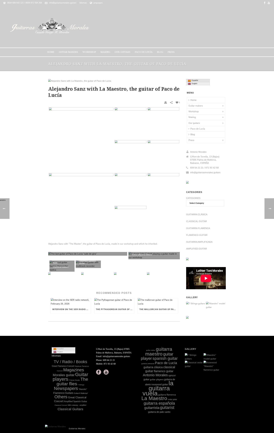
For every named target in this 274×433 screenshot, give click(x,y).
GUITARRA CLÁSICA (196, 214)
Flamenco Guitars (63, 392)
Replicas (78, 366)
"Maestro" (83, 389)
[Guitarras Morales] (51, 27)
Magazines (73, 370)
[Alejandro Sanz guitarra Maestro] (130, 123)
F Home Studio (74, 380)
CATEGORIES (193, 198)
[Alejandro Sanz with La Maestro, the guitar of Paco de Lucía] (114, 81)
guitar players (156, 379)
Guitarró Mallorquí (81, 393)
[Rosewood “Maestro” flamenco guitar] (219, 366)
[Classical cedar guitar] (201, 364)
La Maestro (154, 398)
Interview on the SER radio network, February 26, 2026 (71, 309)
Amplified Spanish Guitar (75, 401)
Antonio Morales (155, 375)
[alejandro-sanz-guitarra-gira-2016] (163, 156)
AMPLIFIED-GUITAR (196, 248)
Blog (160, 52)
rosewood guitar (159, 384)
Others (149, 255)
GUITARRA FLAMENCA (198, 228)
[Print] (165, 102)
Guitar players (138, 255)
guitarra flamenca (167, 394)
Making (105, 52)
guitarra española (159, 403)
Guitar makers (68, 52)
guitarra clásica (153, 367)
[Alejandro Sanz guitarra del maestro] (130, 189)
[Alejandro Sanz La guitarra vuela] (130, 222)
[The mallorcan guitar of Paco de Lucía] (158, 301)
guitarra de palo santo (159, 411)
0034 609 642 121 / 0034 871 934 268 (24, 3)
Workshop (89, 52)
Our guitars (122, 52)
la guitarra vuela (158, 388)
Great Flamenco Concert (63, 366)
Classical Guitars (60, 267)
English (194, 83)
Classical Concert (61, 405)
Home (50, 52)
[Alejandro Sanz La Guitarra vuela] (130, 156)
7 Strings (81, 385)
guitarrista (151, 408)
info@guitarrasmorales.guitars (62, 3)
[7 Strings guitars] (203, 303)
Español (194, 80)
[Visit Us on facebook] (98, 372)
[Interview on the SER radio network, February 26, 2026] (71, 301)
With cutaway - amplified (77, 405)
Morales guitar (64, 375)
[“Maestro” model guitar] (223, 305)
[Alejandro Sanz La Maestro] (81, 205)
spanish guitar (165, 358)
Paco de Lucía (144, 52)
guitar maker (150, 350)
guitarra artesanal (147, 363)
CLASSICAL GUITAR (196, 221)
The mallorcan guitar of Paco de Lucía (158, 309)
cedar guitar (172, 399)
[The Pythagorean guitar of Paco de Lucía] (114, 301)
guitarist (167, 407)
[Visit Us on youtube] (106, 372)
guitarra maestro (158, 351)
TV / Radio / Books (70, 362)
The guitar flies (72, 381)
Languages (98, 3)
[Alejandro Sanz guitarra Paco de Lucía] (163, 123)
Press (171, 52)
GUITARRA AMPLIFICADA (199, 242)
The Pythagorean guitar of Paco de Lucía (115, 309)
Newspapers (66, 388)
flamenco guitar (163, 371)
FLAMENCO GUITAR (196, 235)
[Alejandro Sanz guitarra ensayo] (163, 189)
